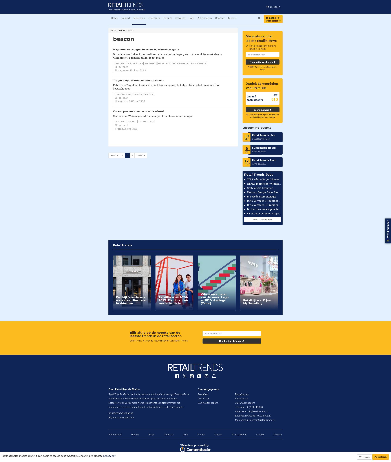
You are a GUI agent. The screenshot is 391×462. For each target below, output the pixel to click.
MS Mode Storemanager (261, 196)
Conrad (131, 121)
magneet (150, 63)
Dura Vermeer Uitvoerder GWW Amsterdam (264, 200)
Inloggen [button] (275, 6)
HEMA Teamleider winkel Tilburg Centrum (264, 183)
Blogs (152, 434)
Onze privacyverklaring (120, 412)
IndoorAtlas (135, 63)
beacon (119, 63)
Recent (125, 18)
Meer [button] (231, 18)
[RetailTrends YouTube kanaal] (192, 376)
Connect (180, 18)
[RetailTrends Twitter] (184, 377)
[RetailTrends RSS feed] (199, 376)
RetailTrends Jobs (262, 219)
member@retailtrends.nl (262, 419)
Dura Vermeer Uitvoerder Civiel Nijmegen (264, 204)
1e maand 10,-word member (273, 19)
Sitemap (277, 434)
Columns (169, 434)
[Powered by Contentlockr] (195, 449)
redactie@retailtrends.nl (258, 415)
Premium (154, 18)
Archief (260, 434)
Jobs (191, 18)
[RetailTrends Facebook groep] (177, 376)
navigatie (164, 63)
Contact (220, 18)
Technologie (180, 63)
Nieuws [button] (138, 18)
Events (167, 18)
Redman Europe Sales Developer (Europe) (264, 192)
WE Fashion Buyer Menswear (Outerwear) (264, 179)
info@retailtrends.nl (257, 411)
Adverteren (205, 18)
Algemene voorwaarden (121, 417)
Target (137, 94)
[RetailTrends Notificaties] (214, 376)
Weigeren (364, 457)
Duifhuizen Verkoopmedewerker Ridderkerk (264, 209)
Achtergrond (115, 434)
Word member (262, 109)
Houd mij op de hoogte (262, 62)
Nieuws (135, 434)
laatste (140, 155)
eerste (114, 155)
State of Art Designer (260, 188)
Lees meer (109, 455)
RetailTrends (118, 30)
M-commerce (198, 63)
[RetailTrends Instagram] (206, 376)
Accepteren (380, 456)
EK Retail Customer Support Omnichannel (264, 213)
